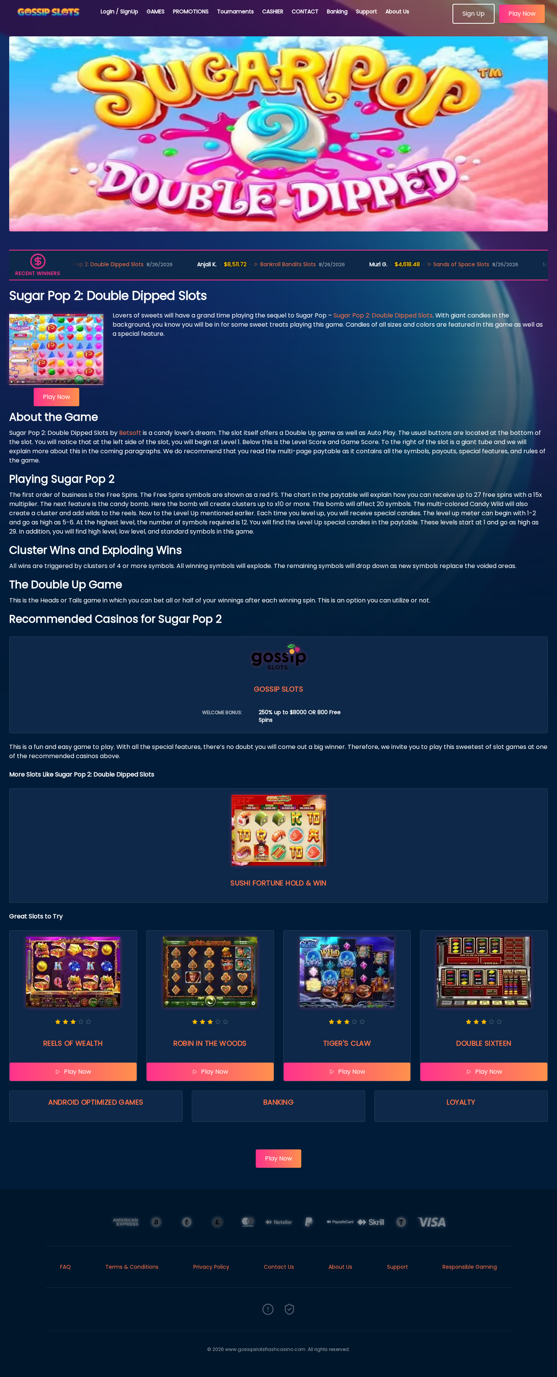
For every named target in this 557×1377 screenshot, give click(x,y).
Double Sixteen (483, 1043)
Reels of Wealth (73, 1043)
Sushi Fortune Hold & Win (278, 883)
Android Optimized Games (95, 1102)
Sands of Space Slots (417, 264)
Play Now (522, 13)
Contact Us (279, 1267)
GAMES (156, 11)
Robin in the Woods (210, 1043)
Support (366, 11)
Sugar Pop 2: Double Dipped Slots (383, 315)
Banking (337, 11)
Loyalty (461, 1102)
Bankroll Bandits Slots (243, 264)
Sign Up (473, 13)
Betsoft (130, 432)
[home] (50, 21)
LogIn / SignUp (119, 11)
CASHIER (272, 11)
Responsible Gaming (470, 1267)
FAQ (65, 1267)
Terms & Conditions (131, 1267)
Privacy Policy (211, 1267)
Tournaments (235, 11)
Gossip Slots (278, 689)
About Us (397, 11)
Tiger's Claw (347, 1043)
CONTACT (305, 11)
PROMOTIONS (191, 11)
